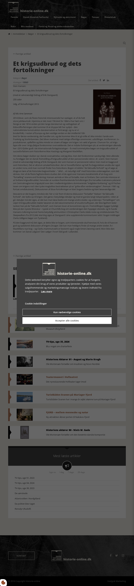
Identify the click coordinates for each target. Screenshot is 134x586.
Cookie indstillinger (36, 303)
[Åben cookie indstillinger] (3, 582)
